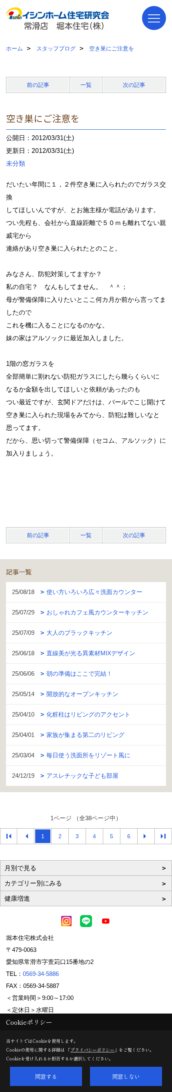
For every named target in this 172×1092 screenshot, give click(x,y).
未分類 (15, 163)
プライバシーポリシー (92, 1049)
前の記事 (38, 85)
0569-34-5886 (41, 973)
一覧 (86, 85)
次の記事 (134, 85)
